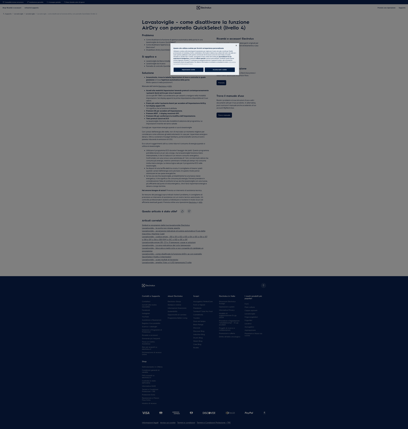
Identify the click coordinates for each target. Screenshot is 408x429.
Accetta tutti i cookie (220, 69)
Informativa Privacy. (187, 64)
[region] (204, 59)
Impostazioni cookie (188, 69)
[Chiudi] (236, 45)
